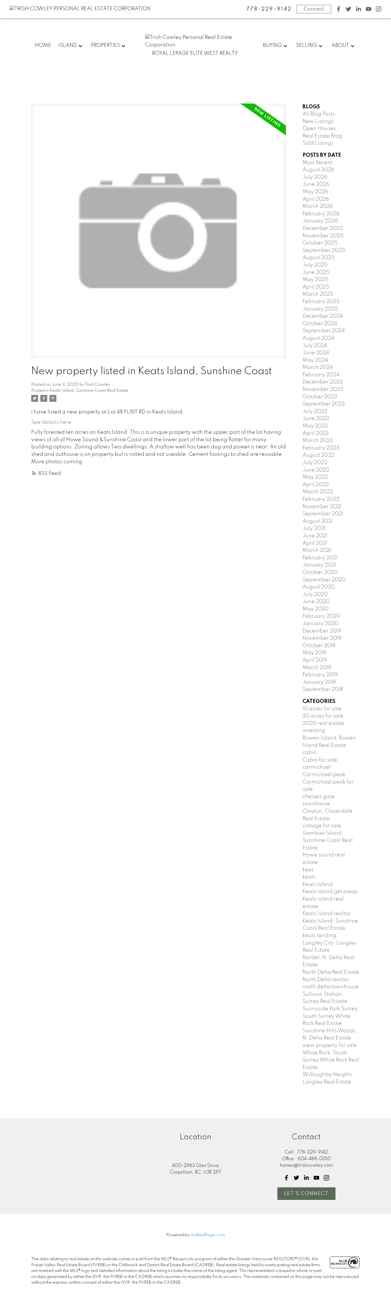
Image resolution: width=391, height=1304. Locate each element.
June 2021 (315, 535)
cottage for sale (322, 825)
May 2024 (315, 360)
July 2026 (315, 177)
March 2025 (318, 294)
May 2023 (315, 426)
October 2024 (320, 323)
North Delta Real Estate (331, 972)
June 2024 (316, 352)
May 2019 (314, 652)
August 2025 (319, 257)
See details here (51, 422)
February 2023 (321, 448)
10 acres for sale (322, 708)
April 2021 (315, 543)
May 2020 (316, 609)
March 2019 (317, 667)
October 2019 (319, 645)
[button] (338, 9)
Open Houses (319, 128)
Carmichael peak (324, 774)
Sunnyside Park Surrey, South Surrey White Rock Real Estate (331, 1016)
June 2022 (316, 470)
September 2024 (324, 330)
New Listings (318, 121)
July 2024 (315, 345)
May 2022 (315, 477)
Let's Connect (306, 1193)
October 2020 (320, 572)
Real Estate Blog (322, 136)
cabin (310, 752)
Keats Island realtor (327, 913)
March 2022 (318, 491)
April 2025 (316, 287)
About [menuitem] (340, 45)
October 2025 (320, 243)
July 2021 (314, 528)
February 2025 (321, 301)
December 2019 (322, 631)
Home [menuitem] (43, 45)
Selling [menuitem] (306, 45)
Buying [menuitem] (272, 45)
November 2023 (323, 389)
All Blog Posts (319, 114)
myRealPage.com (207, 1235)
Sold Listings (318, 143)
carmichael (317, 767)
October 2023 (320, 396)
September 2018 (323, 689)
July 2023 (315, 411)
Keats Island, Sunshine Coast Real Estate (89, 391)
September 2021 (323, 513)
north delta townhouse (331, 986)
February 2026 (321, 213)
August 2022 (318, 455)
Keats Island (318, 884)
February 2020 (321, 616)
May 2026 (315, 191)
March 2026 (318, 206)
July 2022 (315, 462)
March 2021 (317, 550)
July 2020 (315, 594)
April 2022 (316, 484)
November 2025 (323, 235)
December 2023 (323, 382)
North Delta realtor (326, 979)
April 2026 (316, 199)
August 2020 (319, 587)
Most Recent (317, 162)
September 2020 (324, 580)
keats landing (319, 935)
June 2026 (316, 184)
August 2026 (318, 169)
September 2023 (324, 404)
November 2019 (322, 638)
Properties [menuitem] (105, 45)
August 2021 (318, 521)
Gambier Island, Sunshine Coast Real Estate (328, 840)
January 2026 (320, 221)
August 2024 (318, 338)
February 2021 (320, 557)
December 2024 (323, 316)
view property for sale (330, 1045)
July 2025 (315, 265)
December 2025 (323, 228)
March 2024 (318, 367)
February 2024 (321, 374)
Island (67, 45)
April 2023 (316, 433)
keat (308, 869)
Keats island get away (330, 891)
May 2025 (315, 279)
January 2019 (319, 682)
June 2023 (316, 418)
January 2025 (320, 309)
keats (309, 877)
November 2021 (322, 506)
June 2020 (316, 601)
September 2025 (324, 250)
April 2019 (315, 660)
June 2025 (316, 272)
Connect (314, 9)
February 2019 (320, 674)
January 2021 (319, 565)
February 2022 (321, 499)
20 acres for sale (323, 716)
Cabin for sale (320, 760)
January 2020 (320, 623)
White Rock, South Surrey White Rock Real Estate (331, 1060)
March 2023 (318, 440)
